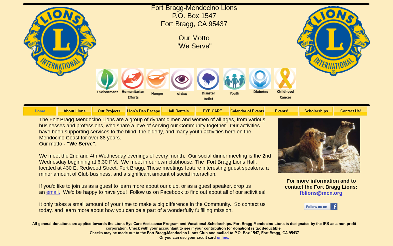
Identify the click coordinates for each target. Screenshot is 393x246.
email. (53, 192)
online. (223, 237)
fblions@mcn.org (321, 193)
